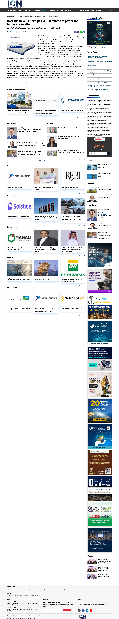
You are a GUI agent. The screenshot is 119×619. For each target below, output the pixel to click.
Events (81, 10)
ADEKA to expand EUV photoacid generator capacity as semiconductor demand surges (99, 101)
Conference (15, 595)
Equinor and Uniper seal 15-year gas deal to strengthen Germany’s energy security (19, 278)
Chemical (20, 10)
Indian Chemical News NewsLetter (56, 602)
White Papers (99, 10)
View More (80, 117)
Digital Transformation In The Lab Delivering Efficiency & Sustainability (104, 166)
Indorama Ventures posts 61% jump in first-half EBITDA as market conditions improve (45, 249)
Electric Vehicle (58, 589)
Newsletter (31, 615)
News (14, 10)
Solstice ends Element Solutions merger (19, 216)
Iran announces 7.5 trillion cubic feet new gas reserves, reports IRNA (46, 278)
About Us (9, 615)
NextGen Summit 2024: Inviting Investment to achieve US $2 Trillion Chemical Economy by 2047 (104, 561)
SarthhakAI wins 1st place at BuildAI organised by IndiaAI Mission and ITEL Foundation (45, 187)
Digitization (68, 10)
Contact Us (15, 615)
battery (24, 83)
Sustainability (35, 589)
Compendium (89, 10)
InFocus (51, 10)
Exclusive (59, 10)
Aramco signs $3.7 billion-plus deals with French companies (19, 309)
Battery (14, 16)
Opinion (9, 595)
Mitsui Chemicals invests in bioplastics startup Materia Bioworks (18, 186)
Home (10, 10)
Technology (42, 589)
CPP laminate (17, 83)
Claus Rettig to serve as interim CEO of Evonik (70, 128)
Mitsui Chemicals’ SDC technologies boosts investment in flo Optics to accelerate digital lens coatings (45, 310)
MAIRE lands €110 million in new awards (96, 120)
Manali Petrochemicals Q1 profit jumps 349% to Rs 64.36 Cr (18, 248)
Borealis (10, 83)
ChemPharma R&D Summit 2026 (96, 47)
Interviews (11, 123)
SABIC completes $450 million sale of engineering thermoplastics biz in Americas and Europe (72, 249)
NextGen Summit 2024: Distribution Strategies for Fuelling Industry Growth (104, 576)
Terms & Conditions (48, 615)
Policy (74, 10)
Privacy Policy (39, 615)
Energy (44, 10)
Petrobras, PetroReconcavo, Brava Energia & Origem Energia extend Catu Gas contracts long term (72, 279)
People (50, 123)
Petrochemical (29, 10)
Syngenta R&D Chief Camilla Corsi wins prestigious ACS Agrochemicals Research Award (71, 151)
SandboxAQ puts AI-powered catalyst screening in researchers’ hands (72, 309)
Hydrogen (38, 10)
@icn (79, 602)
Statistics (27, 595)
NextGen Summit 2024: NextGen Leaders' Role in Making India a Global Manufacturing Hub (103, 569)
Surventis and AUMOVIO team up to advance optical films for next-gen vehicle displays (46, 218)
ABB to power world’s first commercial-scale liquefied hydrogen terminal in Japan (99, 113)
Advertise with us (24, 615)
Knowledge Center (35, 595)
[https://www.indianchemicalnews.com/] (87, 617)
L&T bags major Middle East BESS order (72, 110)
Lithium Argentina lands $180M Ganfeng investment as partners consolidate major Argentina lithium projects (45, 112)
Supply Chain (50, 589)
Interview (21, 595)
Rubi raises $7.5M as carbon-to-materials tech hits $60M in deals (70, 186)
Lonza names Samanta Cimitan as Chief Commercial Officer (68, 137)
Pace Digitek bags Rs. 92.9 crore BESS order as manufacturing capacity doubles (19, 111)
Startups (72, 589)
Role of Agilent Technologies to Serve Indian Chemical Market (104, 175)
